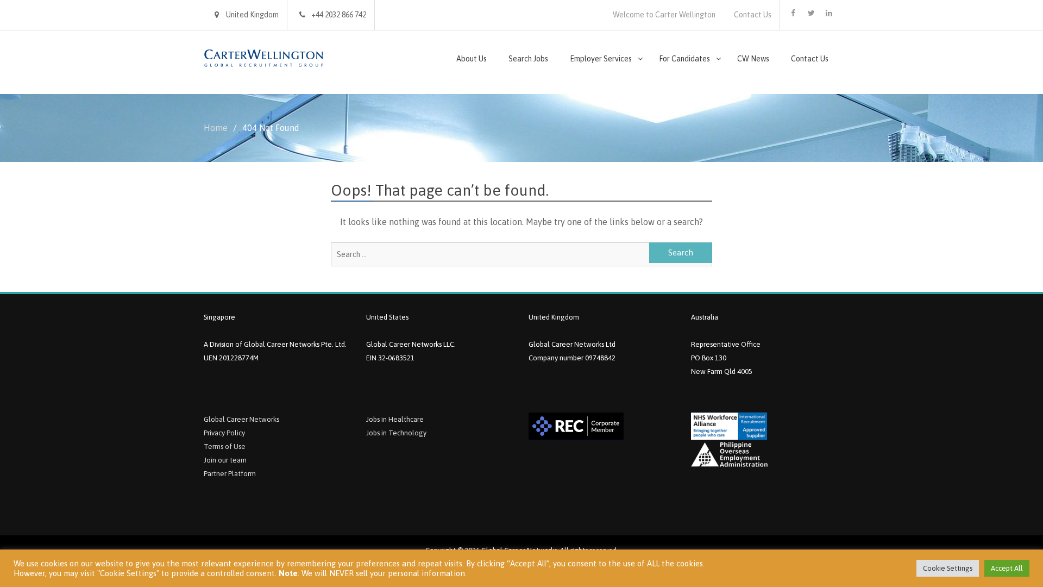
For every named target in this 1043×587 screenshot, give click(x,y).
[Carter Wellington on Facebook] (793, 13)
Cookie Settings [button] (947, 568)
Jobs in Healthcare (395, 419)
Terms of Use (225, 446)
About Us (471, 58)
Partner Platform (230, 474)
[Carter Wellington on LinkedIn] (829, 13)
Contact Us (752, 14)
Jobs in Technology (396, 433)
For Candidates (684, 58)
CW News (753, 58)
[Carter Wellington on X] (811, 13)
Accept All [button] (1007, 568)
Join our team (225, 460)
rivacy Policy (226, 433)
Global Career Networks (241, 419)
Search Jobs (528, 58)
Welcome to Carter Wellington (664, 14)
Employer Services (601, 58)
